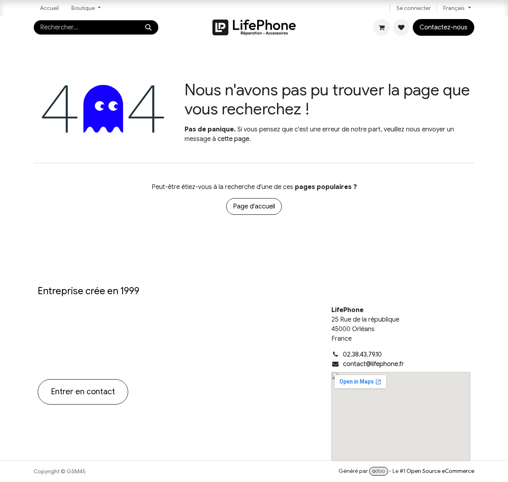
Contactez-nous (443, 27)
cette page (233, 139)
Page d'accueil (254, 206)
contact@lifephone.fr (373, 364)
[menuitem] (49, 8)
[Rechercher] (148, 27)
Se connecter (413, 8)
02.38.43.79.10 (362, 355)
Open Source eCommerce (440, 470)
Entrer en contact (83, 392)
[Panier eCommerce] (381, 27)
